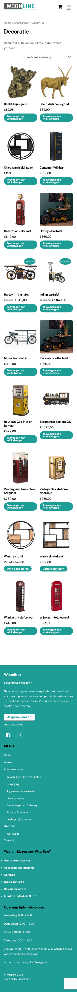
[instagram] (21, 734)
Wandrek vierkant (51, 556)
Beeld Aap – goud (15, 104)
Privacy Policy (15, 798)
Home (7, 22)
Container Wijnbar (52, 167)
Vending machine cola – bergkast (19, 491)
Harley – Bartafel (51, 231)
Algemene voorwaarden (21, 791)
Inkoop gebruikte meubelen (24, 776)
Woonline (11, 974)
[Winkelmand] (60, 6)
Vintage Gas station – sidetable (54, 491)
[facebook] (9, 734)
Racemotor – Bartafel (54, 358)
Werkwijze (13, 833)
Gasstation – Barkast (17, 231)
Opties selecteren (18, 568)
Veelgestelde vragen (19, 819)
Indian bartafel (49, 294)
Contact (9, 840)
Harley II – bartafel (16, 294)
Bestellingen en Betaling (22, 805)
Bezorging (13, 784)
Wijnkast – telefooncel (18, 617)
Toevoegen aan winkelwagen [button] (16, 117)
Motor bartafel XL (16, 358)
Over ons (9, 826)
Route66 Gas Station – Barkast (19, 423)
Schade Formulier (18, 812)
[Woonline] (37, 6)
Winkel (8, 762)
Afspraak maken (19, 717)
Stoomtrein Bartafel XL (55, 422)
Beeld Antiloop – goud (54, 104)
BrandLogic (24, 979)
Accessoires (21, 22)
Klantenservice (13, 769)
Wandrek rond (13, 556)
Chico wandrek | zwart (18, 167)
